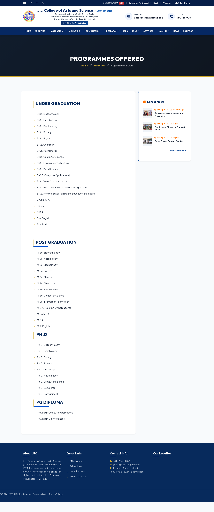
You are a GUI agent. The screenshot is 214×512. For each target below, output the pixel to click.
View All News (177, 150)
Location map (77, 471)
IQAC (155, 3)
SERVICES (148, 31)
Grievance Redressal (138, 3)
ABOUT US (40, 31)
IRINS (126, 31)
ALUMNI (163, 31)
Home (84, 65)
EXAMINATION (93, 31)
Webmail (167, 3)
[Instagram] (31, 3)
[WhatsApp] (43, 3)
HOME (28, 31)
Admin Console (78, 476)
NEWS (176, 31)
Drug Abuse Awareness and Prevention (169, 114)
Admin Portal (184, 3)
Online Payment (113, 2)
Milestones (76, 461)
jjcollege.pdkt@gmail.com (148, 17)
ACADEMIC (74, 31)
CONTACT (188, 31)
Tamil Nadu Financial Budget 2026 (169, 128)
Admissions (76, 466)
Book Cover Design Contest (169, 141)
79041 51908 (184, 17)
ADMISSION (57, 31)
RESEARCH (111, 31)
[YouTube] (24, 3)
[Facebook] (37, 3)
